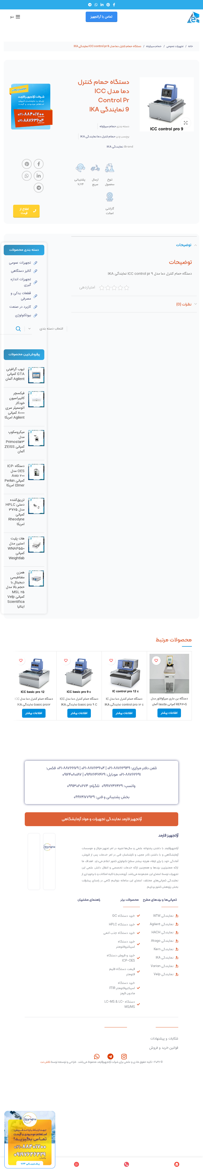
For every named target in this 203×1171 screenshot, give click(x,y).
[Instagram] (124, 1056)
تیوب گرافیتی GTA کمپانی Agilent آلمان (15, 374)
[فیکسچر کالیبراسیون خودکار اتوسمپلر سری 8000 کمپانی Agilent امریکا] (36, 406)
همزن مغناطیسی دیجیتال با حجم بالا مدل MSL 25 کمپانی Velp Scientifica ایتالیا (15, 589)
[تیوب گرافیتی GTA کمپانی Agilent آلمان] (36, 375)
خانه (190, 46)
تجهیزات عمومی (174, 46)
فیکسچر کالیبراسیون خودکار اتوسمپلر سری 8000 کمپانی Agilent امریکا (15, 405)
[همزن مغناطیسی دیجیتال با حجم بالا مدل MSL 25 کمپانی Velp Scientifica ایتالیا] (36, 590)
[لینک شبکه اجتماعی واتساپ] (96, 4)
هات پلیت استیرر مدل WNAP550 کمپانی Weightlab (16, 548)
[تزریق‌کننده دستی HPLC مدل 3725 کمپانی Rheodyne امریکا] (36, 513)
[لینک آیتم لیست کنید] (20, 263)
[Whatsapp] (97, 1056)
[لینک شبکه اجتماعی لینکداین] (102, 4)
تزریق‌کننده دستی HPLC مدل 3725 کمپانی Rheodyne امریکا (15, 512)
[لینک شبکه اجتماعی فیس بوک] (114, 4)
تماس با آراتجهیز (101, 17)
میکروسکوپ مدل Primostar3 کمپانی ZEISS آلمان (14, 442)
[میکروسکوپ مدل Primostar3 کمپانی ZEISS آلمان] (36, 443)
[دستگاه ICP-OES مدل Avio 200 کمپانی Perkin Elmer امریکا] (36, 477)
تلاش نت (45, 1061)
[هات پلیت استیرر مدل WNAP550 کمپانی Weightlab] (36, 549)
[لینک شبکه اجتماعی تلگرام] (90, 4)
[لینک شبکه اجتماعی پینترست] (108, 4)
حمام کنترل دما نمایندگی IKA (97, 136)
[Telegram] (110, 1056)
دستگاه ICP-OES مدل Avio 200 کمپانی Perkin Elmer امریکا (14, 476)
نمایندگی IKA (115, 146)
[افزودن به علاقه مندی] (156, 660)
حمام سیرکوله (154, 46)
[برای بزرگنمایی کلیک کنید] (186, 123)
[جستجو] (18, 328)
